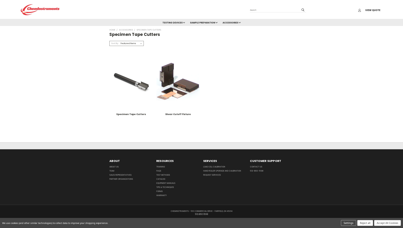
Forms (159, 191)
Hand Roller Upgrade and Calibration (222, 170)
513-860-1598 (256, 170)
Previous (395, 218)
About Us (114, 166)
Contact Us (256, 166)
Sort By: (115, 43)
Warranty (161, 195)
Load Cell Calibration (214, 166)
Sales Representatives (120, 175)
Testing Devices (172, 22)
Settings (348, 223)
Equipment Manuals (165, 183)
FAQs (158, 170)
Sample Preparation (203, 22)
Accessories (231, 22)
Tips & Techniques (165, 187)
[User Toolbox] (359, 10)
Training (160, 166)
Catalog (160, 179)
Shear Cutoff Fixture (178, 114)
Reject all (365, 223)
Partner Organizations (121, 179)
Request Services (212, 175)
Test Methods (163, 175)
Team (111, 170)
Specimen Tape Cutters (131, 114)
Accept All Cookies (387, 223)
